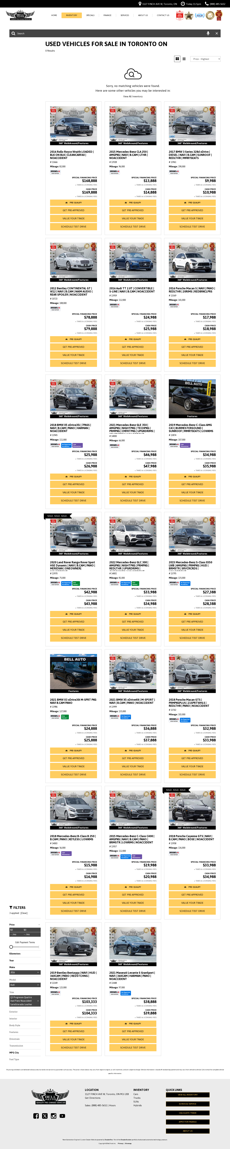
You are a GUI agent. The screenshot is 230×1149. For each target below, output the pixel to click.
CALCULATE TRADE (188, 1113)
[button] (73, 203)
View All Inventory (133, 96)
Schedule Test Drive (73, 226)
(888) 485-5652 (99, 1105)
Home (54, 15)
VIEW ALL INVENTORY (188, 1095)
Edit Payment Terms (25, 942)
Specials (90, 15)
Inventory (71, 15)
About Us (143, 15)
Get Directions (92, 1098)
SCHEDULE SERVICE (187, 1104)
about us (187, 1131)
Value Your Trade (73, 218)
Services (125, 15)
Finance (107, 15)
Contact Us (163, 15)
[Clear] (23, 913)
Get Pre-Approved (73, 210)
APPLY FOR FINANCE (188, 1122)
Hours (112, 1105)
